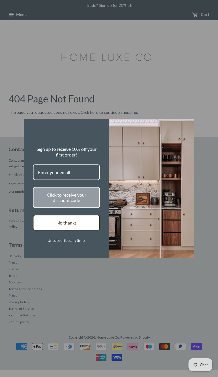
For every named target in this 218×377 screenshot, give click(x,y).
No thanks (66, 222)
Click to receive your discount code (66, 197)
